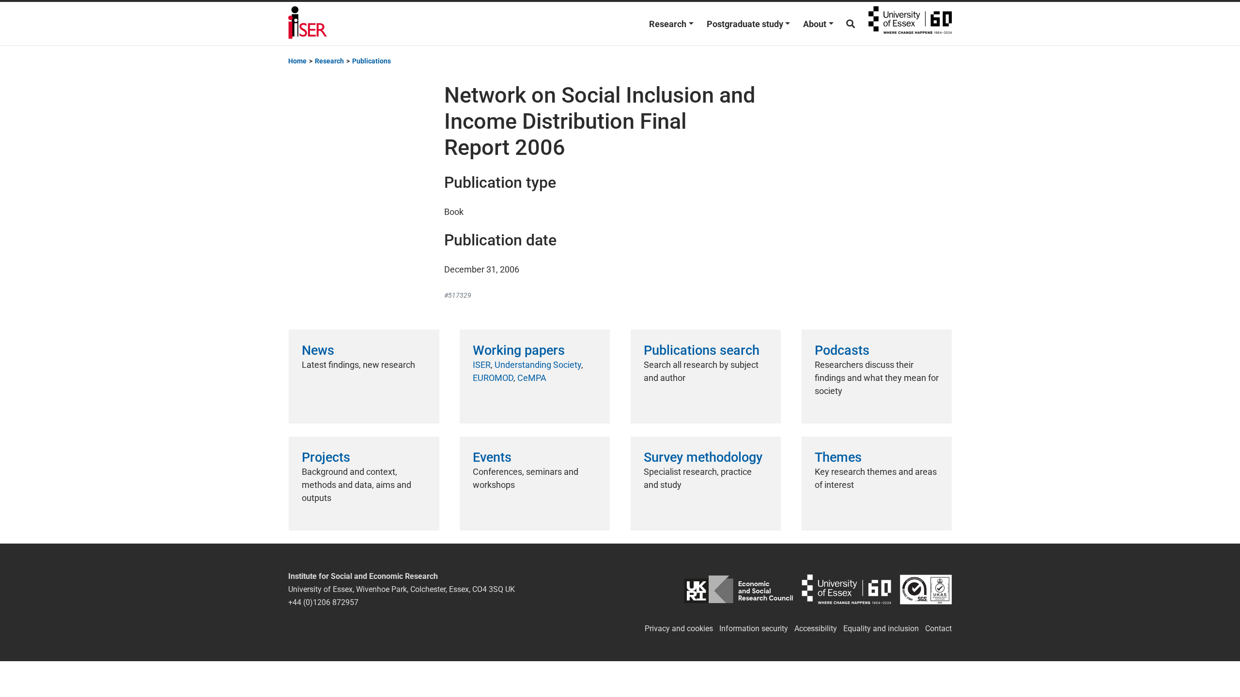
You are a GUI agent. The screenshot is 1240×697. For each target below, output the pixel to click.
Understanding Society (538, 365)
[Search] (850, 24)
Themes (838, 457)
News (318, 350)
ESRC (738, 589)
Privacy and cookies (679, 628)
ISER (482, 365)
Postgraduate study (745, 24)
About (814, 24)
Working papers (519, 350)
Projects (326, 457)
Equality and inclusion (881, 628)
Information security (753, 628)
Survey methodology (703, 457)
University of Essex (910, 23)
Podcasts (842, 350)
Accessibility (815, 628)
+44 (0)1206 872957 (323, 602)
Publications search (702, 350)
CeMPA (531, 378)
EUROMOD (493, 378)
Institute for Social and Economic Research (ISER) (307, 23)
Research (667, 24)
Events (492, 457)
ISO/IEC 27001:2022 (926, 589)
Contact (938, 628)
